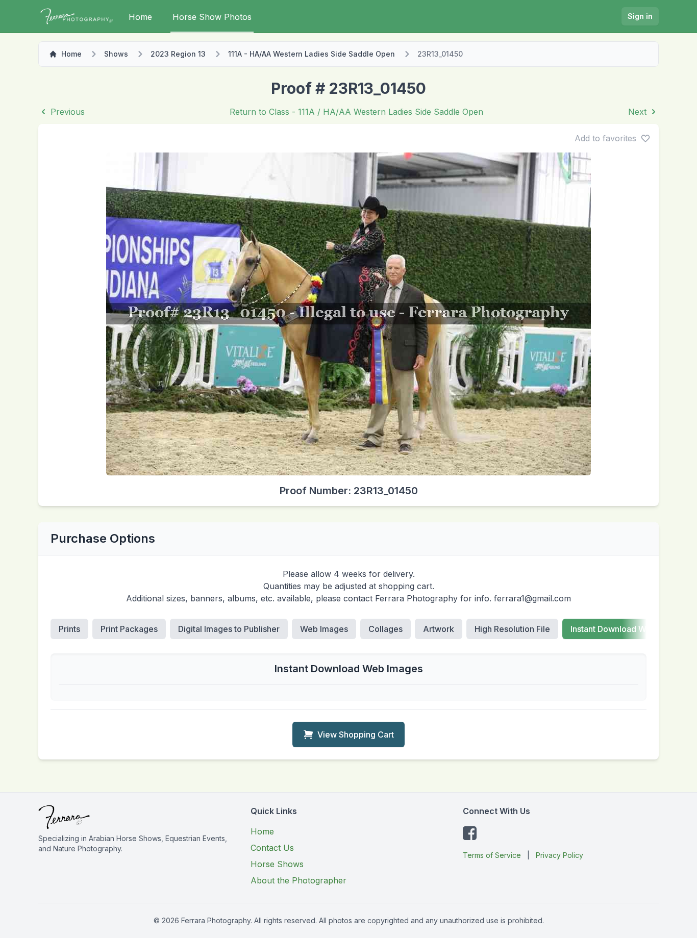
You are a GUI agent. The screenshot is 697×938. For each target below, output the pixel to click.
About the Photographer (298, 880)
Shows (116, 53)
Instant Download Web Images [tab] (628, 629)
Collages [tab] (385, 629)
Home (140, 17)
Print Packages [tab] (129, 629)
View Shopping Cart (355, 734)
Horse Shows (277, 864)
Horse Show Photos (212, 17)
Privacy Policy (559, 855)
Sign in (640, 16)
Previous (68, 112)
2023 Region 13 (178, 53)
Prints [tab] (69, 629)
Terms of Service (492, 855)
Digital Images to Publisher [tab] (229, 629)
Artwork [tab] (438, 629)
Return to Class (356, 112)
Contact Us (272, 848)
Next (637, 112)
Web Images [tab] (324, 629)
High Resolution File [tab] (512, 629)
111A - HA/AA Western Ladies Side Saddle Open (311, 53)
